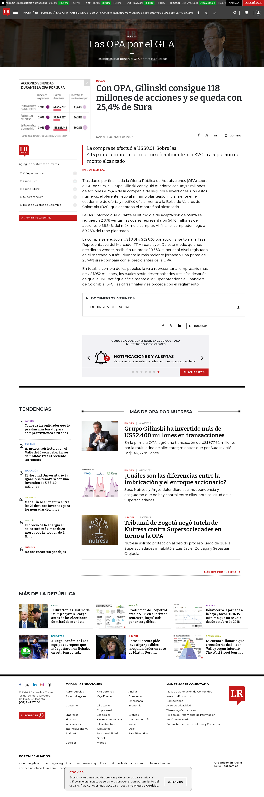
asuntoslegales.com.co (33, 763)
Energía (29, 520)
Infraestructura (106, 724)
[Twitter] (206, 13)
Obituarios (103, 728)
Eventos (134, 714)
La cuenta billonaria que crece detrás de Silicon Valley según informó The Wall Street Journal (225, 646)
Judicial (133, 636)
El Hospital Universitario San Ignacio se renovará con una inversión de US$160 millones (48, 481)
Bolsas (210, 605)
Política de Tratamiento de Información (190, 714)
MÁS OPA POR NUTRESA (220, 571)
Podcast (71, 733)
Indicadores (73, 724)
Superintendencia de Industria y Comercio (193, 724)
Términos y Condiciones (181, 710)
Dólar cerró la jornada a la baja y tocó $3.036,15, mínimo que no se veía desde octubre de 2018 (224, 616)
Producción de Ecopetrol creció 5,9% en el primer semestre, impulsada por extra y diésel (148, 616)
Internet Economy (77, 728)
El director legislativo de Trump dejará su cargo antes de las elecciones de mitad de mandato (70, 616)
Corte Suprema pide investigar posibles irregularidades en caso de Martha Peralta (147, 646)
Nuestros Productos (178, 696)
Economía (135, 705)
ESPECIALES (43, 12)
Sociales (71, 742)
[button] (87, 358)
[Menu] (16, 12)
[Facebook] (198, 13)
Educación (31, 470)
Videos (101, 742)
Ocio (132, 728)
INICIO (27, 12)
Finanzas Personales (109, 719)
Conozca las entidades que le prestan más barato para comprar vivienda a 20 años (47, 429)
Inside (132, 724)
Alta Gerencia (105, 691)
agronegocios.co (62, 763)
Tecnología (213, 636)
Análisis (30, 547)
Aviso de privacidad (178, 705)
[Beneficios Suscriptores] (246, 13)
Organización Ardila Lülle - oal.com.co (228, 764)
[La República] (6, 13)
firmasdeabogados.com (127, 763)
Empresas (72, 714)
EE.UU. (54, 605)
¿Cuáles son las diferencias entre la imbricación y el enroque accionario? (175, 479)
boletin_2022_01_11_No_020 (109, 307)
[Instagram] (43, 685)
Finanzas (71, 719)
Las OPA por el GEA (132, 44)
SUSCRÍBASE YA (194, 372)
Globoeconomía (139, 719)
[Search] (235, 13)
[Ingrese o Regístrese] (258, 13)
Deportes (57, 636)
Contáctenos (174, 700)
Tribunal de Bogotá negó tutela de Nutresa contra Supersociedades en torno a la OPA (173, 529)
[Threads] (51, 685)
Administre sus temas (37, 217)
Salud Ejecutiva (138, 733)
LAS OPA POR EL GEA (71, 12)
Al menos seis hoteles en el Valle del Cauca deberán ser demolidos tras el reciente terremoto (46, 454)
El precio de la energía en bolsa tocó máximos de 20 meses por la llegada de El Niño (45, 530)
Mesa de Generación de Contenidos (189, 691)
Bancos (29, 421)
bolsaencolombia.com (161, 763)
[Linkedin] (215, 135)
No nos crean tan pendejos (45, 552)
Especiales (103, 714)
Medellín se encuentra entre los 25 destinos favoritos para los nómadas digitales (47, 505)
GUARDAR (236, 135)
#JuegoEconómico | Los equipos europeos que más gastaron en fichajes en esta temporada (70, 646)
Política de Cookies (144, 785)
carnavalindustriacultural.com (37, 768)
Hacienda (30, 497)
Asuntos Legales (76, 696)
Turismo (30, 444)
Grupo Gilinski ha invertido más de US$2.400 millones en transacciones (174, 432)
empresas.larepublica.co (92, 763)
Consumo (72, 705)
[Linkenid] (215, 13)
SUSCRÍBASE (253, 3)
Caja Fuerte (104, 696)
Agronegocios (75, 691)
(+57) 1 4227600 (29, 702)
